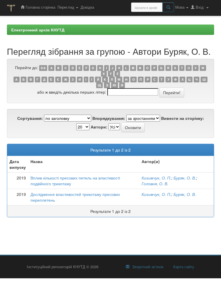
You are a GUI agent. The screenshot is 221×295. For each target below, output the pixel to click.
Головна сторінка (39, 7)
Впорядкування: (108, 118)
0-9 (43, 68)
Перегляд (66, 7)
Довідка (87, 7)
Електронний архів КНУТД (37, 30)
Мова (180, 7)
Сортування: (30, 118)
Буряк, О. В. (185, 178)
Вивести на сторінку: (182, 118)
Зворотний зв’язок (147, 266)
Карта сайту (183, 266)
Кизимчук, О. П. (156, 178)
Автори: (99, 127)
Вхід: (200, 7)
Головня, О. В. (155, 183)
